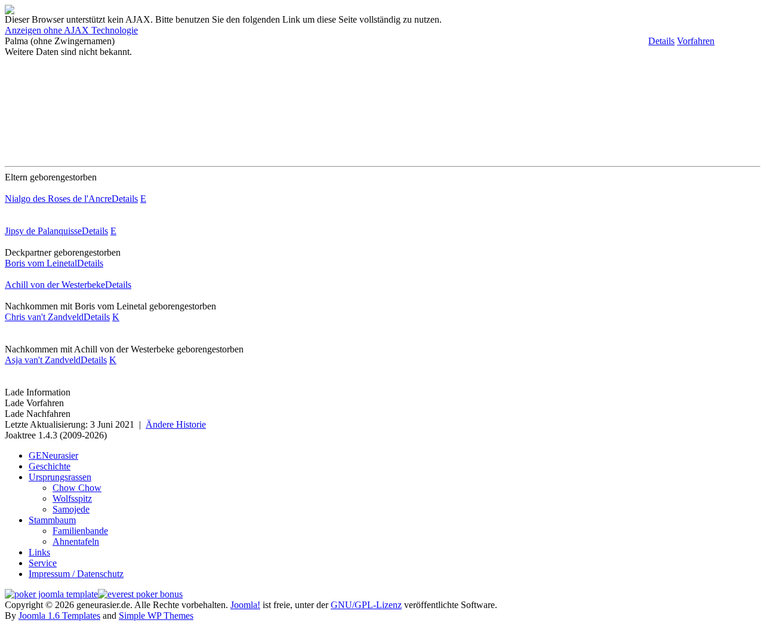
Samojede (71, 509)
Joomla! (245, 605)
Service (43, 563)
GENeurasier (53, 455)
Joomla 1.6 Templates (59, 615)
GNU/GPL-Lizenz (366, 605)
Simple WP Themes (156, 615)
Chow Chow (77, 488)
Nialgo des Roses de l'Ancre (58, 199)
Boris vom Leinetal (41, 263)
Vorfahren (695, 41)
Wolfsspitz (72, 498)
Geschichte (49, 466)
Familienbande (80, 531)
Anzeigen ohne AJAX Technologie (71, 30)
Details (661, 41)
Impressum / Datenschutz (76, 574)
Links (39, 552)
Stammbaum (52, 520)
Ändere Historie (176, 424)
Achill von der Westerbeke (55, 285)
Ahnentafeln (76, 541)
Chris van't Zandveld (44, 317)
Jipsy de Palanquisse (43, 231)
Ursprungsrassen (60, 477)
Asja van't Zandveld (43, 360)
